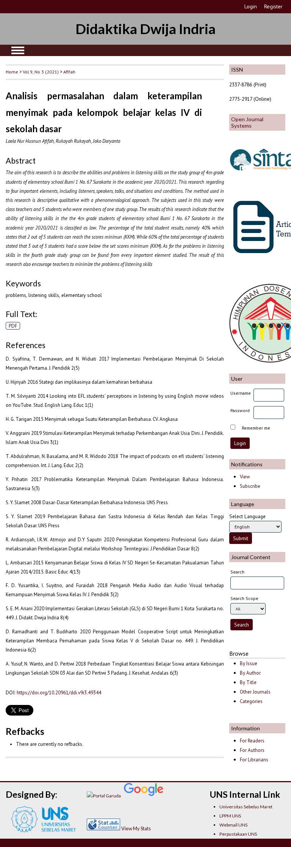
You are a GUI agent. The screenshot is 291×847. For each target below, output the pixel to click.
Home (12, 72)
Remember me (256, 428)
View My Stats (136, 828)
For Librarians (254, 759)
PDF (13, 325)
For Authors (252, 750)
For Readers (252, 741)
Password (240, 410)
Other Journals (255, 692)
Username (240, 393)
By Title (248, 682)
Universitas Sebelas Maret (245, 806)
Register (273, 6)
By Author (250, 673)
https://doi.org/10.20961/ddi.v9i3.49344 (59, 692)
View (245, 477)
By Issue (248, 663)
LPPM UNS (230, 816)
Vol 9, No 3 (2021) (41, 72)
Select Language (247, 516)
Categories (251, 701)
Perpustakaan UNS (238, 834)
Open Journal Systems (247, 122)
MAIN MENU (17, 50)
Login (250, 6)
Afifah (69, 72)
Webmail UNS (233, 825)
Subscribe (250, 486)
